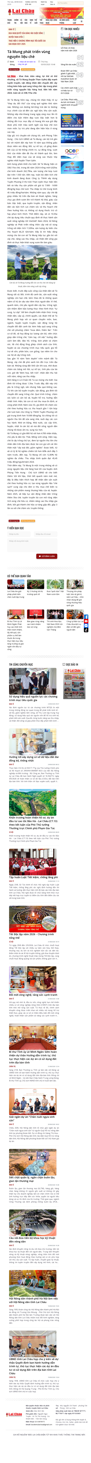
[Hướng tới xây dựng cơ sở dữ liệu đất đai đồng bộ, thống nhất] (32, 741)
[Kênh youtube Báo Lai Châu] (86, 621)
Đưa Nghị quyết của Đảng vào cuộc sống (26, 33)
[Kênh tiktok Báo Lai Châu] (86, 630)
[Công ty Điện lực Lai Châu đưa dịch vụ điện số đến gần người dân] (75, 614)
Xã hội (21, 21)
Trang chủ (9, 21)
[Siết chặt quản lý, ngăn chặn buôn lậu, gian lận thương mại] (32, 1162)
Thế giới (36, 21)
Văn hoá (26, 21)
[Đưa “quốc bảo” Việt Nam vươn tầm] (55, 584)
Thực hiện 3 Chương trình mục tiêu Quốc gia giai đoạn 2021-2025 (27, 42)
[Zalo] (86, 625)
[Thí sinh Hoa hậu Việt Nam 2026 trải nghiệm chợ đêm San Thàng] (55, 614)
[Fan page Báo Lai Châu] (86, 616)
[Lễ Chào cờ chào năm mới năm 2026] (72, 38)
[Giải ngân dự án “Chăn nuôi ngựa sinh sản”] (32, 1101)
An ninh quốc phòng (64, 21)
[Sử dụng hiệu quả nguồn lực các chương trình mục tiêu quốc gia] (32, 681)
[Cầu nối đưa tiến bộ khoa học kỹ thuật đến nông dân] (32, 1222)
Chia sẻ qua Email (28, 69)
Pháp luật (75, 21)
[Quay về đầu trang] (86, 1457)
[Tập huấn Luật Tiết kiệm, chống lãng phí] (32, 862)
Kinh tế (31, 21)
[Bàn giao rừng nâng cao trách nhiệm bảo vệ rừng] (35, 614)
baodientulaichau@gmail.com (41, 1424)
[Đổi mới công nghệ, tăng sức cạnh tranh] (32, 979)
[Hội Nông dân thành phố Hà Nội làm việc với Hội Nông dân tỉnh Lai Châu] (32, 1283)
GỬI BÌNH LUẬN (48, 556)
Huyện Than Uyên (16, 36)
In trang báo (15, 69)
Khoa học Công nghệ (51, 21)
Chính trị (16, 21)
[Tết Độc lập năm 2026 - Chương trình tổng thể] (32, 919)
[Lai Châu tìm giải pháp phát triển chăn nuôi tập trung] (15, 584)
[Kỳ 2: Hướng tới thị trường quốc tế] (35, 584)
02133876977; (40, 1422)
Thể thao (41, 21)
